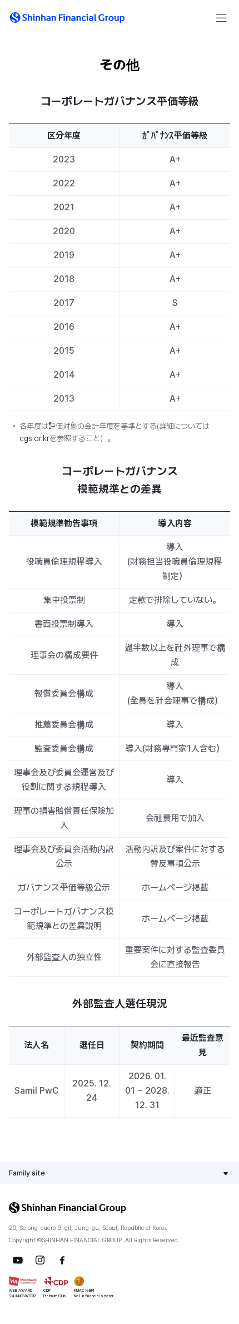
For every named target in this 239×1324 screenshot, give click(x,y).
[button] (67, 18)
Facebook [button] (62, 1260)
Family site (27, 1173)
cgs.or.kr (34, 438)
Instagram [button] (40, 1260)
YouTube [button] (18, 1260)
